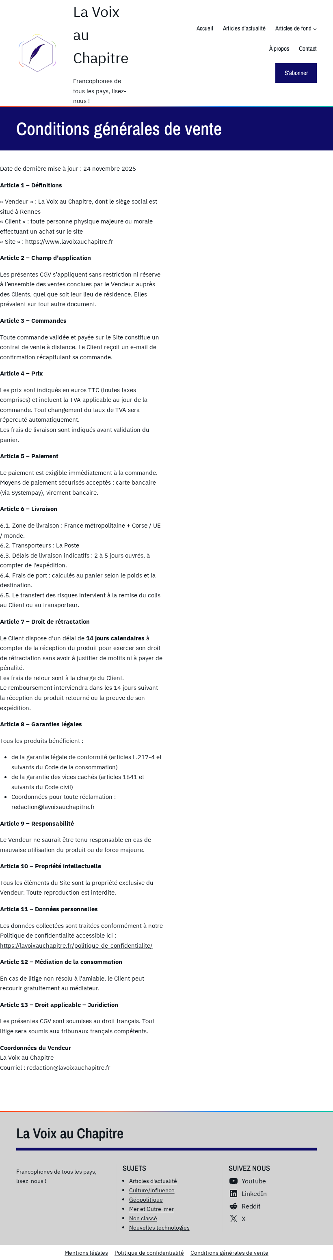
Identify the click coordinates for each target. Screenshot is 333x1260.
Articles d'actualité (153, 1181)
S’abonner (296, 73)
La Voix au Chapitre (69, 1133)
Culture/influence (152, 1190)
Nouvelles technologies (159, 1227)
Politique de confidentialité (149, 1252)
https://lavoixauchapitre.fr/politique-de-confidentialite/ (76, 945)
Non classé (143, 1218)
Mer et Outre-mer (151, 1209)
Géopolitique (146, 1199)
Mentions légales (86, 1252)
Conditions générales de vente (229, 1252)
